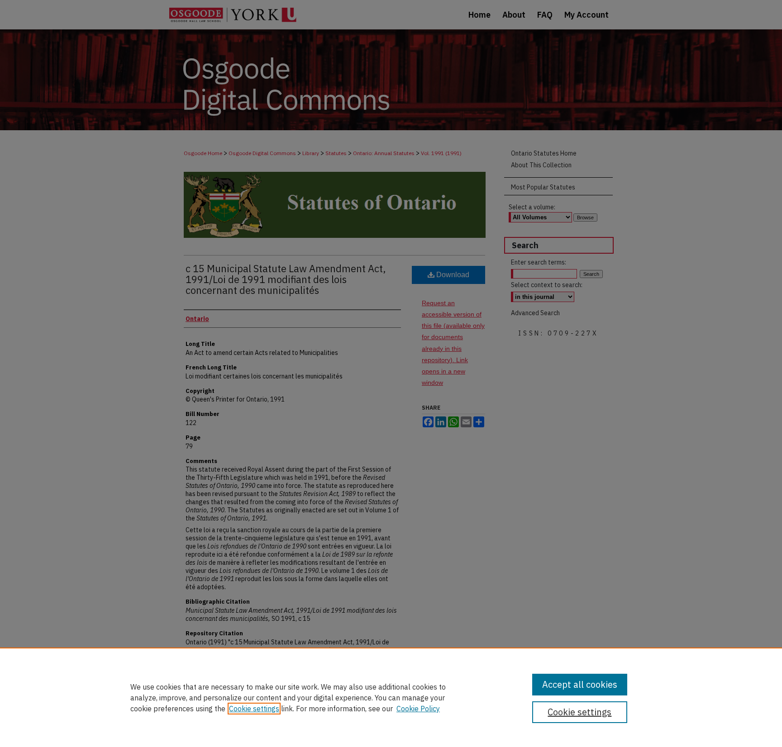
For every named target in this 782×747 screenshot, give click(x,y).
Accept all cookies (579, 684)
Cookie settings (254, 708)
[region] (391, 697)
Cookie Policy (418, 708)
